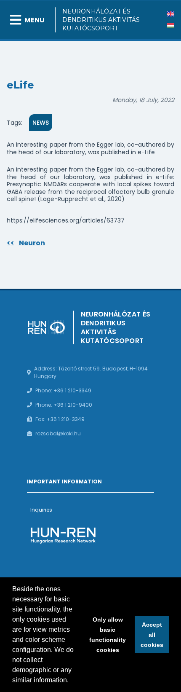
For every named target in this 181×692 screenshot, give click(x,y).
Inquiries (41, 509)
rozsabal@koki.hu (58, 433)
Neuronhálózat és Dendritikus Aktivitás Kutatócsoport (101, 20)
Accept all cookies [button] (152, 634)
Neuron (26, 243)
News (40, 122)
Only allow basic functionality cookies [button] (107, 634)
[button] (71, 681)
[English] (170, 14)
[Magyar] (170, 26)
